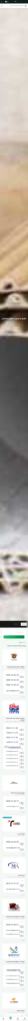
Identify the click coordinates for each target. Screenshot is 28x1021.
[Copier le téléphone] (22, 677)
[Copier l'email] (22, 692)
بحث (14, 636)
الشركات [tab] (24, 624)
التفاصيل (23, 771)
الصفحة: (23, 642)
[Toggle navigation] (2, 5)
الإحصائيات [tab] (16, 624)
